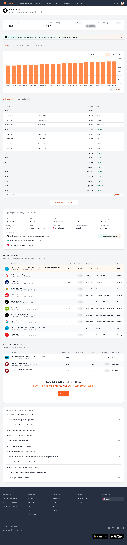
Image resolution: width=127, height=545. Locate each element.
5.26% (68, 276)
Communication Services (105, 322)
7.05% (67, 371)
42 (84, 364)
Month (118, 89)
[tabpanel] (63, 72)
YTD (92, 54)
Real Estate (100, 276)
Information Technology (105, 289)
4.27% (67, 364)
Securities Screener (10, 506)
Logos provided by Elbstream (13, 530)
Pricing (48, 3)
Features (39, 3)
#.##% (90, 26)
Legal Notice (82, 498)
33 (84, 357)
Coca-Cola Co (15, 294)
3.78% (68, 282)
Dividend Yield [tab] (18, 45)
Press (55, 510)
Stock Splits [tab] (23, 99)
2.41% (68, 295)
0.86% (92, 371)
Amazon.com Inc (16, 301)
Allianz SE (15, 281)
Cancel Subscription (35, 514)
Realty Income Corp (18, 275)
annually (89, 282)
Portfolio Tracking (10, 502)
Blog (54, 506)
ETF (118, 269)
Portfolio (78, 3)
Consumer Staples (102, 295)
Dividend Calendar (26, 3)
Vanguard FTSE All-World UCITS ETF (25, 363)
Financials (100, 282)
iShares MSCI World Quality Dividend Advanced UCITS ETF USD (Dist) (36, 268)
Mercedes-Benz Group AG (19, 314)
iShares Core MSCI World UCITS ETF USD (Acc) (28, 327)
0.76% (68, 289)
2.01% (68, 269)
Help (29, 510)
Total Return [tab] (39, 45)
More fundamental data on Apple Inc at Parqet (25, 240)
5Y (107, 54)
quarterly (89, 269)
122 (84, 371)
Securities (66, 3)
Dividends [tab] (8, 99)
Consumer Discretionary (105, 302)
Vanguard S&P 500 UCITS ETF (22, 370)
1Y (98, 54)
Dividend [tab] (6, 45)
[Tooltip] (59, 225)
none (87, 302)
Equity (119, 276)
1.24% (92, 364)
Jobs (54, 502)
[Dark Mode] (117, 3)
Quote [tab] (29, 45)
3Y (102, 54)
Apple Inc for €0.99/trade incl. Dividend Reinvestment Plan (29, 236)
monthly (88, 276)
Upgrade (63, 394)
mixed (98, 269)
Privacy (80, 502)
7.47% (68, 315)
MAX (113, 54)
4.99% (67, 357)
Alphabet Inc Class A (19, 321)
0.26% (68, 322)
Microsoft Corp (16, 288)
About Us (56, 498)
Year (112, 89)
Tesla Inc (14, 334)
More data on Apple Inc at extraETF (21, 245)
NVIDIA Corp (15, 308)
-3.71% (79, 269)
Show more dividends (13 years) (64, 202)
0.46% (68, 308)
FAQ (29, 506)
